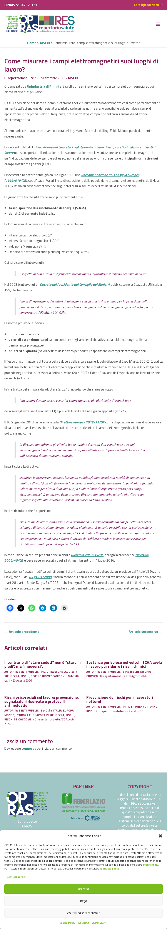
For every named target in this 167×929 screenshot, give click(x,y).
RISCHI (73, 77)
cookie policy (150, 865)
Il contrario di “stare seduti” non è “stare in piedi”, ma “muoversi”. (42, 664)
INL (43, 672)
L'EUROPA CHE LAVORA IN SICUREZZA (40, 715)
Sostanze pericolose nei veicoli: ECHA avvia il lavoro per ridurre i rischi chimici (124, 664)
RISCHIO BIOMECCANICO (46, 676)
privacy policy (111, 868)
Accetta (83, 888)
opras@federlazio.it (148, 5)
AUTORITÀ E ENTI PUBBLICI (22, 672)
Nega (83, 900)
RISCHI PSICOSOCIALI (18, 719)
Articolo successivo (145, 631)
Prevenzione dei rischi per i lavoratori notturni (119, 699)
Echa (126, 672)
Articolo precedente (22, 631)
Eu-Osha (46, 710)
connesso (29, 748)
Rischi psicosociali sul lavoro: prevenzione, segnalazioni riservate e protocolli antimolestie (41, 701)
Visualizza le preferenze (83, 912)
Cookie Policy (67, 923)
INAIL (126, 707)
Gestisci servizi (16, 877)
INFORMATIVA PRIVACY (91, 923)
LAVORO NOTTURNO (144, 707)
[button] (160, 836)
